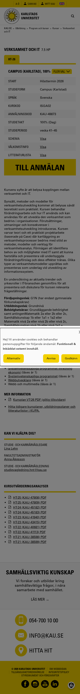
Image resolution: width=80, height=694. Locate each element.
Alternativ (13, 358)
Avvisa (51, 358)
